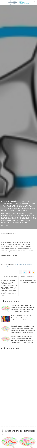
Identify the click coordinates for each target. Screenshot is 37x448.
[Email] (33, 272)
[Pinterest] (29, 272)
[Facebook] (20, 272)
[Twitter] (25, 272)
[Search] (34, 2)
